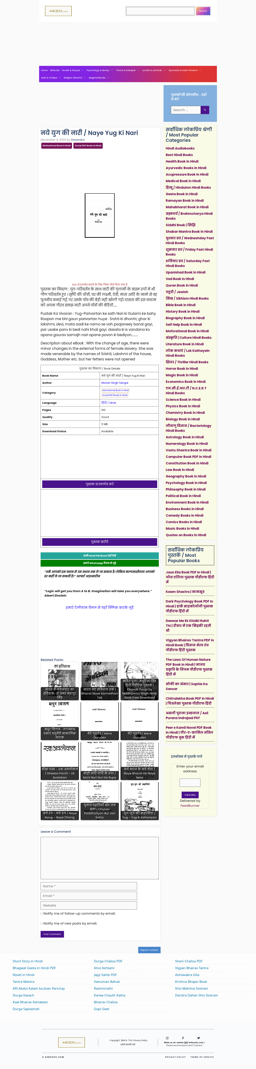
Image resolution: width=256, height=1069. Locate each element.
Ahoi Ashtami (104, 968)
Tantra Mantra (23, 981)
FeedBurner (190, 805)
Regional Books (97, 77)
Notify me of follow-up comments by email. (79, 913)
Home (44, 70)
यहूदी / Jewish (177, 292)
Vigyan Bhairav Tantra (191, 968)
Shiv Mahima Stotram (191, 988)
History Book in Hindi (183, 311)
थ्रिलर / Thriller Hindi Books (187, 362)
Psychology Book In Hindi (186, 483)
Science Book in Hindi (183, 399)
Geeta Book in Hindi (182, 194)
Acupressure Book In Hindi (187, 174)
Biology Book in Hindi (183, 419)
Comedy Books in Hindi (184, 515)
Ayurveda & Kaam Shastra (183, 70)
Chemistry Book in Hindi (185, 412)
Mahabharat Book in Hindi (187, 207)
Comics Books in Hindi (184, 522)
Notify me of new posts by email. (70, 923)
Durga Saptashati (26, 1009)
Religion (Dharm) (73, 77)
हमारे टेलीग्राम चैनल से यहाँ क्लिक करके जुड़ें (100, 607)
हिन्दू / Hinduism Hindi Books (188, 187)
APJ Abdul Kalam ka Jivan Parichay (39, 988)
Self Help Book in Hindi (184, 324)
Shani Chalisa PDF (189, 961)
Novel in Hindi (24, 974)
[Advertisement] (128, 44)
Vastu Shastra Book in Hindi (188, 450)
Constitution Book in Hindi (187, 463)
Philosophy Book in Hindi (186, 489)
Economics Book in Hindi (186, 381)
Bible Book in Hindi (181, 305)
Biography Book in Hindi (185, 318)
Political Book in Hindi (183, 496)
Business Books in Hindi (185, 509)
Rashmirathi (103, 988)
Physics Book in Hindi (183, 406)
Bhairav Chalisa (105, 1002)
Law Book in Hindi (180, 470)
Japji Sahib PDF (105, 974)
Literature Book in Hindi (185, 344)
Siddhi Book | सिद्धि (181, 225)
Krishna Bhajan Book (191, 981)
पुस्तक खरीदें (99, 542)
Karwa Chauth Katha (109, 995)
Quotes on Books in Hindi (186, 535)
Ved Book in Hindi (180, 279)
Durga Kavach (23, 995)
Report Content (149, 950)
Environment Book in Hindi (187, 502)
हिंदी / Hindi (108, 403)
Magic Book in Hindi (182, 375)
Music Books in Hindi (182, 528)
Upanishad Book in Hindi (185, 272)
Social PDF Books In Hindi (88, 145)
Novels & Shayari (71, 70)
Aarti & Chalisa (49, 77)
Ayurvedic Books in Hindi (186, 168)
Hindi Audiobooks (180, 148)
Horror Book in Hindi (182, 368)
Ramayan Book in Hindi (185, 200)
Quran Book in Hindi (182, 285)
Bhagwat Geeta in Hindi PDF (34, 968)
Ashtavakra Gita (187, 974)
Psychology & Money (98, 70)
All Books (55, 70)
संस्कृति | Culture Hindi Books (189, 337)
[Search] (205, 110)
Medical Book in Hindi (183, 181)
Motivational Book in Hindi (57, 145)
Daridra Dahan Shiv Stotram (196, 995)
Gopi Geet (101, 1009)
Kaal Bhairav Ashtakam (30, 1002)
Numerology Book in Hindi (187, 443)
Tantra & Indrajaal (125, 70)
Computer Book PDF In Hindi (188, 456)
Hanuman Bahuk (107, 981)
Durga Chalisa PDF (108, 961)
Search (203, 10)
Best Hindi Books (179, 155)
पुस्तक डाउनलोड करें (100, 484)
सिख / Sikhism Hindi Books (187, 298)
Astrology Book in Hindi (185, 437)
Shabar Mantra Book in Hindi (189, 231)
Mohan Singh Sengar (115, 383)
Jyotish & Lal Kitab (152, 70)
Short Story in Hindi (28, 961)
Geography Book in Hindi (186, 476)
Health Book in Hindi (182, 161)
